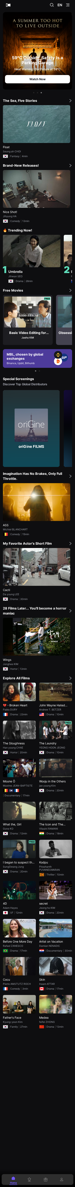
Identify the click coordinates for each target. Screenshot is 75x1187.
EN (60, 5)
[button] (33, 92)
